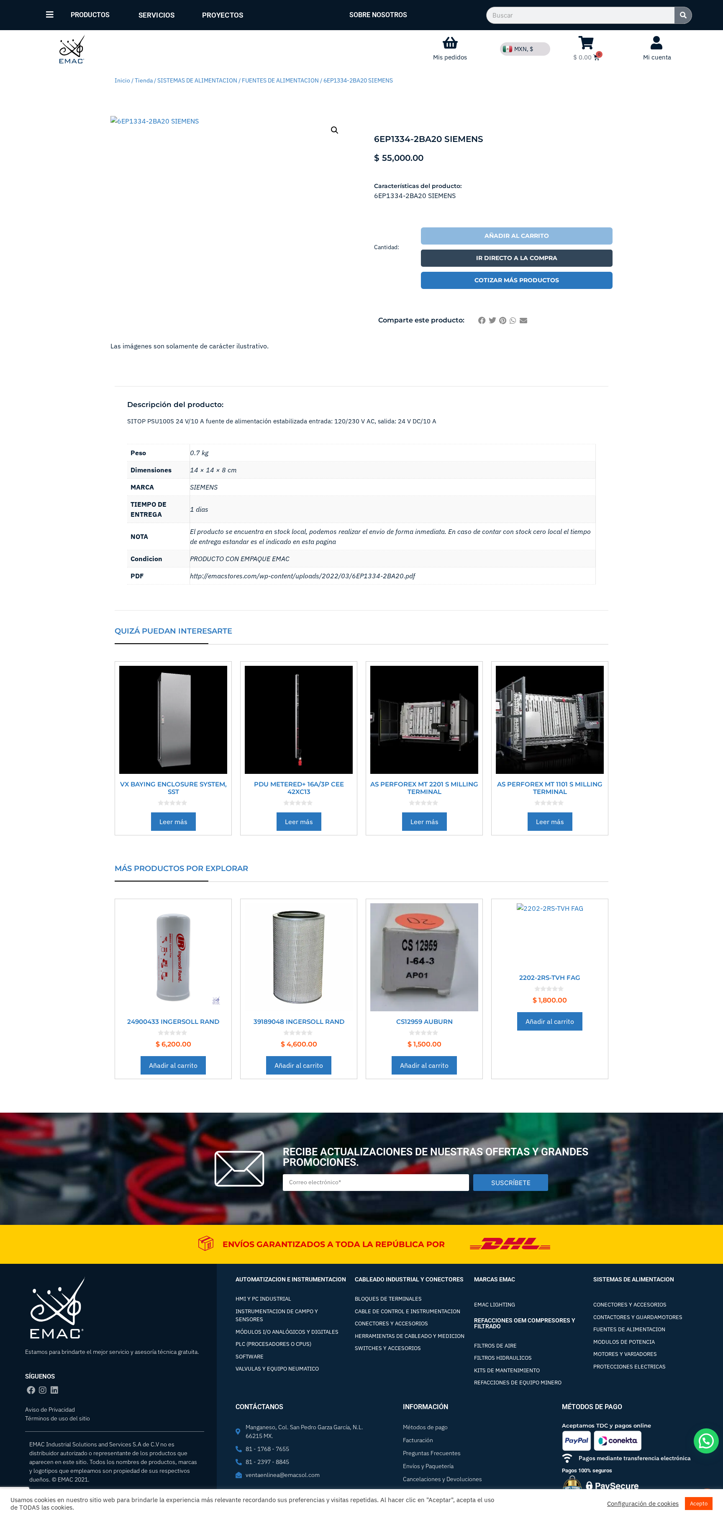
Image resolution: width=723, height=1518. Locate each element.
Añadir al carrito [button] (173, 1065)
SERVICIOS (156, 15)
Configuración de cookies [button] (643, 1504)
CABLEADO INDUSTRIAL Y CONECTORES (409, 1279)
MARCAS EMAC (494, 1279)
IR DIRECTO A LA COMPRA (516, 258)
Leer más (173, 821)
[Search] (683, 15)
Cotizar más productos (516, 280)
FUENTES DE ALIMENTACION (280, 80)
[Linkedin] (54, 1390)
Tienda (144, 80)
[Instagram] (43, 1390)
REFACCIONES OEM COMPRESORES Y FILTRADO (524, 1323)
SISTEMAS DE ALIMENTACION (197, 80)
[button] (334, 130)
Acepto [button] (699, 1503)
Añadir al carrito (517, 236)
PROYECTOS (222, 15)
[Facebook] (31, 1390)
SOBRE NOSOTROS (378, 15)
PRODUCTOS (90, 15)
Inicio (122, 80)
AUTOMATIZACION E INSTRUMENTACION (291, 1279)
